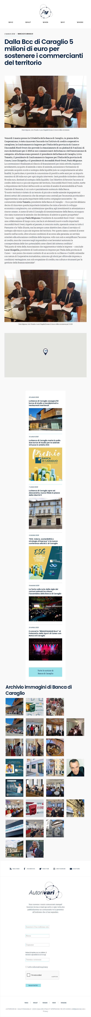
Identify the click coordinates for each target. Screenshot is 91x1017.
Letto (38, 967)
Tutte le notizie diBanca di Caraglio (45, 672)
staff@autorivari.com (78, 1009)
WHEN (45, 22)
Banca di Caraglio (25, 34)
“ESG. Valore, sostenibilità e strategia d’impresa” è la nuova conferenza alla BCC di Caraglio (43, 541)
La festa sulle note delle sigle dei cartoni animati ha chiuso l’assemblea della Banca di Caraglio (45, 591)
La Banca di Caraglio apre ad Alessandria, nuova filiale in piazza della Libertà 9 (44, 493)
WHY (63, 22)
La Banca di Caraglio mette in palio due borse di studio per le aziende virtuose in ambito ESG (44, 442)
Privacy (45, 1011)
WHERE (80, 22)
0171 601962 (67, 1009)
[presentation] (42, 975)
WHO (11, 22)
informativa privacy (40, 967)
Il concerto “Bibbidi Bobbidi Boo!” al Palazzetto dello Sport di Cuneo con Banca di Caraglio (45, 633)
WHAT (28, 22)
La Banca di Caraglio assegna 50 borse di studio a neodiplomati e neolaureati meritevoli (43, 403)
